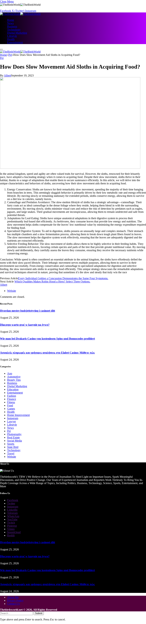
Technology (13, 29)
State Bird (12, 447)
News (10, 23)
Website (11, 456)
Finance (11, 399)
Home (10, 20)
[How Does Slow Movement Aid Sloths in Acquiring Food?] (70, 167)
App (9, 373)
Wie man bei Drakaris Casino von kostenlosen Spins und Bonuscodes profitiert (47, 338)
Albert (7, 75)
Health (11, 39)
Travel (10, 453)
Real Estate (13, 437)
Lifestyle (12, 36)
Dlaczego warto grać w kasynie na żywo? (24, 324)
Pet (2, 58)
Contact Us (13, 603)
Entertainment (15, 42)
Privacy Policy (15, 600)
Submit (38, 613)
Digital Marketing (17, 32)
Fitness (11, 402)
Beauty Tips (14, 379)
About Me (13, 597)
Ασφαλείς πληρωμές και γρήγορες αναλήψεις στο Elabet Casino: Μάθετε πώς (47, 352)
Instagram (12, 418)
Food (10, 405)
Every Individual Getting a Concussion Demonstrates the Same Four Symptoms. (63, 278)
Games (11, 408)
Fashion (11, 395)
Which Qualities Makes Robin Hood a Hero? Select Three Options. (52, 281)
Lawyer (11, 421)
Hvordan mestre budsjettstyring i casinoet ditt (27, 310)
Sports (10, 443)
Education (13, 389)
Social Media (14, 440)
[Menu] (1, 49)
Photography (14, 434)
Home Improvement (18, 415)
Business (12, 26)
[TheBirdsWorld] (20, 13)
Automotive (13, 376)
